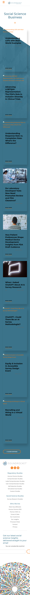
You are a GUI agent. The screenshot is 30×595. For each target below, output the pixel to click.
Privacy (15, 527)
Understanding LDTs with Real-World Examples (13, 40)
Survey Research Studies (15, 499)
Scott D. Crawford (12, 290)
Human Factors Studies (15, 476)
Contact (15, 524)
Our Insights (15, 519)
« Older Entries (11, 451)
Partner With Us (15, 512)
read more (8, 68)
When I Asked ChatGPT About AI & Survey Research (15, 284)
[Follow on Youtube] (18, 468)
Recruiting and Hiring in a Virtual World (13, 412)
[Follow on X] (12, 468)
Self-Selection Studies (15, 486)
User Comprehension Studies (15, 483)
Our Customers (15, 517)
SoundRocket (11, 46)
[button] (3, 3)
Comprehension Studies (15, 478)
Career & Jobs (15, 514)
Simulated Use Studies (15, 488)
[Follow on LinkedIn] (15, 468)
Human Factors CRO (15, 509)
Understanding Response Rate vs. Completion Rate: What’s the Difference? (14, 138)
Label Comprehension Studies (15, 481)
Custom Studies (15, 491)
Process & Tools (15, 522)
